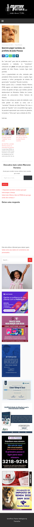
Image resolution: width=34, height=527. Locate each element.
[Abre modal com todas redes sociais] (17, 55)
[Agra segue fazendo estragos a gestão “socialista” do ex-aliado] (8, 131)
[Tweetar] (6, 55)
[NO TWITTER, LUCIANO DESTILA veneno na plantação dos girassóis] (9, 150)
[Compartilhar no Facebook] (3, 55)
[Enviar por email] (13, 55)
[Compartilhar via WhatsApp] (10, 55)
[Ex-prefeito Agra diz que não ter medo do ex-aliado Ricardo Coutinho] (22, 131)
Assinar (28, 178)
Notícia (5, 184)
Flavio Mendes (18, 45)
